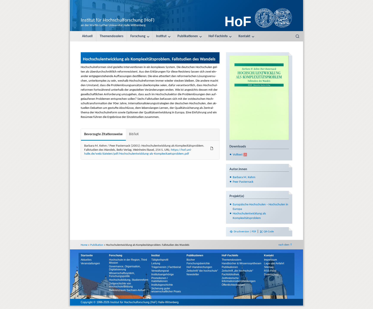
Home (84, 245)
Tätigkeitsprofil (159, 259)
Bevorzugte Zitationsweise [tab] (103, 134)
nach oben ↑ (285, 245)
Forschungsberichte (198, 263)
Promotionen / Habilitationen (159, 280)
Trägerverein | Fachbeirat (166, 267)
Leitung (155, 263)
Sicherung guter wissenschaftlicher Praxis (166, 290)
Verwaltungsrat (160, 270)
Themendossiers (111, 36)
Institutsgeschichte (162, 284)
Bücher (190, 259)
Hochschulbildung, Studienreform (128, 279)
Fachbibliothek (230, 274)
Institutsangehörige (162, 274)
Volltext (238, 154)
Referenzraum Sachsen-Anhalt (127, 290)
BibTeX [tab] (134, 134)
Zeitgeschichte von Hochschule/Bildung (121, 285)
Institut (161, 36)
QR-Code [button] (268, 231)
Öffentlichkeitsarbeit (233, 284)
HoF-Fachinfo (218, 36)
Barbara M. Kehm (244, 177)
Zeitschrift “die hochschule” (202, 270)
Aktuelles (86, 259)
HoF (237, 21)
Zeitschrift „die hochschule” (237, 270)
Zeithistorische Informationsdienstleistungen (239, 280)
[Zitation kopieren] (211, 148)
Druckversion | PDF (245, 231)
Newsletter (192, 274)
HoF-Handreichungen (199, 267)
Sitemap (269, 267)
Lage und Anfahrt (274, 263)
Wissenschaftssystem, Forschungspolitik (122, 275)
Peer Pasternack (243, 182)
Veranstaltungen (90, 263)
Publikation (96, 245)
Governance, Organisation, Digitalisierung (125, 268)
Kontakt (244, 36)
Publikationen (187, 36)
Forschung (137, 36)
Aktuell (87, 36)
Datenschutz (271, 274)
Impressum (270, 259)
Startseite (87, 255)
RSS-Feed (270, 270)
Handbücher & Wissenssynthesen (241, 263)
